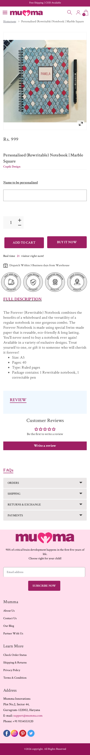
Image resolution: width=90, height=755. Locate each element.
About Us (9, 611)
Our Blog (8, 626)
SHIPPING (14, 494)
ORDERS (13, 483)
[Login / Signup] (78, 12)
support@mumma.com (28, 716)
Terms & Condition (14, 678)
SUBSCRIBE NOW (44, 586)
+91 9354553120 (23, 721)
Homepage (9, 21)
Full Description (22, 299)
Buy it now (67, 242)
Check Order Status (15, 655)
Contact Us (10, 618)
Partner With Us (13, 633)
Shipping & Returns (15, 663)
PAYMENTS (15, 515)
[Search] (70, 12)
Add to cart (24, 242)
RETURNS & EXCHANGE (24, 505)
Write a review (45, 445)
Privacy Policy (11, 670)
